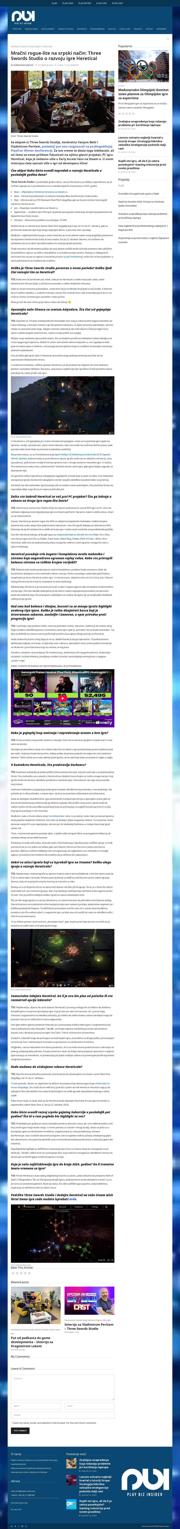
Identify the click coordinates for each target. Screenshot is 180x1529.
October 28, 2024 (45, 65)
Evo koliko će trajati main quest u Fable (138, 193)
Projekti (38, 46)
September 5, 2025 (72, 1332)
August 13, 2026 (128, 152)
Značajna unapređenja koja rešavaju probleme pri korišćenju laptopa (142, 123)
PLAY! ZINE (67, 3)
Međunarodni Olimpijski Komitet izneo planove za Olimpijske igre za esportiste (143, 94)
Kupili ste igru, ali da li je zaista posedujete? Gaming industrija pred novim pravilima (142, 164)
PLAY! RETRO (84, 3)
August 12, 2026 (128, 172)
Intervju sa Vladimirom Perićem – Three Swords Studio (89, 1326)
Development (16, 1329)
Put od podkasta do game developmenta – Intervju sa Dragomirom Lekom (32, 1342)
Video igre (47, 46)
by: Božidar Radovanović (22, 65)
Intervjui (15, 46)
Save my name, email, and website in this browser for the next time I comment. (55, 1422)
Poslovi (52, 1329)
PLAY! (54, 3)
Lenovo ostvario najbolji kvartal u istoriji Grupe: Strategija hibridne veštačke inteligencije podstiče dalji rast (142, 143)
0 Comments (73, 65)
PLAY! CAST (117, 3)
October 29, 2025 (18, 1350)
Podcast (45, 1329)
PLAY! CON (101, 3)
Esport (121, 86)
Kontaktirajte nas (19, 1503)
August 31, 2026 (128, 129)
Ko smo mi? (16, 1509)
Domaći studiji (26, 46)
